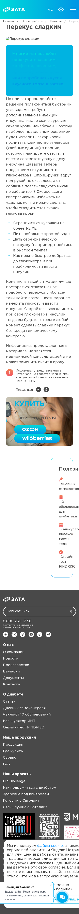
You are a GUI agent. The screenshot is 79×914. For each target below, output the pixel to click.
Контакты (12, 684)
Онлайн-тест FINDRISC (23, 727)
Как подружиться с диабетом (29, 787)
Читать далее (27, 484)
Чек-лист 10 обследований (27, 714)
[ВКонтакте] (38, 389)
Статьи (9, 701)
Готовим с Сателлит (21, 800)
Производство (16, 665)
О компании (14, 652)
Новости (10, 658)
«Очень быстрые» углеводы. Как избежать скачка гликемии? (25, 466)
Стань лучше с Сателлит (25, 807)
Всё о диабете (30, 21)
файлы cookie (50, 846)
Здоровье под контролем (26, 794)
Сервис (9, 757)
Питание (53, 21)
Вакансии (11, 671)
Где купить (13, 751)
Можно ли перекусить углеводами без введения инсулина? (25, 498)
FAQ (6, 764)
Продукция (13, 744)
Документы (13, 678)
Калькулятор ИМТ (19, 721)
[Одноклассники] (46, 389)
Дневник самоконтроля (24, 708)
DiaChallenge (14, 781)
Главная (9, 21)
